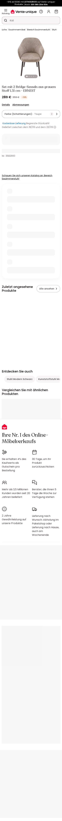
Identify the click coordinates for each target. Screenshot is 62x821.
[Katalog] (6, 10)
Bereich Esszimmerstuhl (38, 29)
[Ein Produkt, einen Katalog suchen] (5, 20)
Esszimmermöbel (17, 29)
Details (6, 104)
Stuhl (54, 29)
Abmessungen (20, 104)
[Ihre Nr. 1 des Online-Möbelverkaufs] (24, 11)
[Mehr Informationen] (55, 127)
